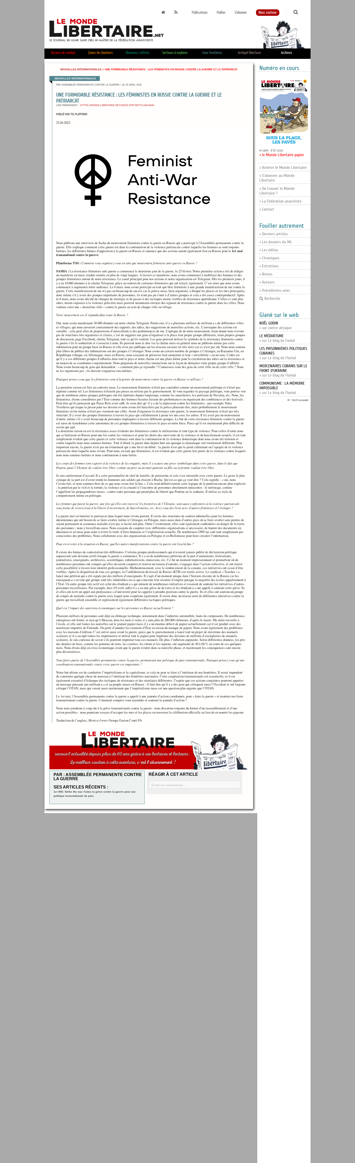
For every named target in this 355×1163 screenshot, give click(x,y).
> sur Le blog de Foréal (277, 338)
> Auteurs (266, 282)
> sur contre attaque (275, 325)
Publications (200, 13)
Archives (286, 53)
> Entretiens (269, 266)
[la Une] (163, 13)
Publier (221, 13)
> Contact (266, 209)
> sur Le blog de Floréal (283, 371)
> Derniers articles (273, 234)
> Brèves (265, 274)
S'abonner (241, 13)
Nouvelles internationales (81, 69)
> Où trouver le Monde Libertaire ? (277, 191)
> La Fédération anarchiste (280, 201)
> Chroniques (269, 258)
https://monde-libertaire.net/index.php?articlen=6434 (117, 105)
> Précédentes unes (274, 290)
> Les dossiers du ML (275, 242)
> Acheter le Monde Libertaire (283, 167)
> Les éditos (268, 250)
